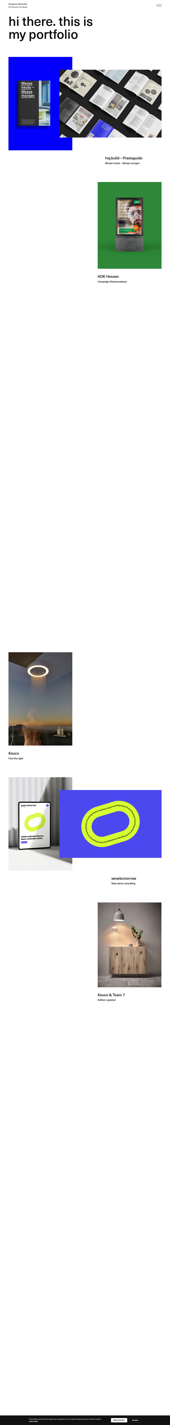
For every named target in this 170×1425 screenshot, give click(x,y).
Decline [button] (135, 1420)
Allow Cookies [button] (119, 1420)
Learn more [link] (33, 1421)
